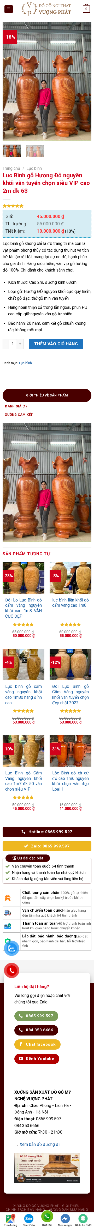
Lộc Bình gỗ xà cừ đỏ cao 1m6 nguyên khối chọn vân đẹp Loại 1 (70, 781)
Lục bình (34, 168)
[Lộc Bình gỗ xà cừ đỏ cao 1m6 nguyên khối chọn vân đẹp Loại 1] (71, 751)
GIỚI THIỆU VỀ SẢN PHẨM (47, 395)
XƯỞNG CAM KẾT (19, 415)
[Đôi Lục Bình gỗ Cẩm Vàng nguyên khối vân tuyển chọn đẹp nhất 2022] (71, 664)
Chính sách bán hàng (25, 1210)
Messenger (65, 1225)
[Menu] (8, 9)
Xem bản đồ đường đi (40, 1144)
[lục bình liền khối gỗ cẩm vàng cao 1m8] (71, 578)
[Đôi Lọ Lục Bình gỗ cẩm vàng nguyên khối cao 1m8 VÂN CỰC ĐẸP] (24, 578)
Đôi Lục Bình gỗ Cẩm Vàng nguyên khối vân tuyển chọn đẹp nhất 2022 (70, 694)
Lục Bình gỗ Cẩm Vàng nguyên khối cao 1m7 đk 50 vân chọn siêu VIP (23, 781)
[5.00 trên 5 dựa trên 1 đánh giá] (47, 206)
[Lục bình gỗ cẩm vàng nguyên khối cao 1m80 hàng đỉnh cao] (24, 664)
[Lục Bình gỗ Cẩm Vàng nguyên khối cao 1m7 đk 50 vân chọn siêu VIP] (24, 751)
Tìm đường (10, 1225)
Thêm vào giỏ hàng (56, 343)
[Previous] (11, 81)
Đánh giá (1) (16, 406)
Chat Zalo (29, 1225)
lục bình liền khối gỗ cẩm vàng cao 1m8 (70, 603)
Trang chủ (11, 168)
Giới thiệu (70, 1206)
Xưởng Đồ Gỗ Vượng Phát (36, 1206)
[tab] (47, 395)
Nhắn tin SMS (83, 1225)
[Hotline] (47, 1217)
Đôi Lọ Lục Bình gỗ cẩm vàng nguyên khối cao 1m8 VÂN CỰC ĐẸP (23, 608)
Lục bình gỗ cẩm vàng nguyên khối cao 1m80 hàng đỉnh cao (23, 694)
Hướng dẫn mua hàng (68, 1210)
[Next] (83, 81)
